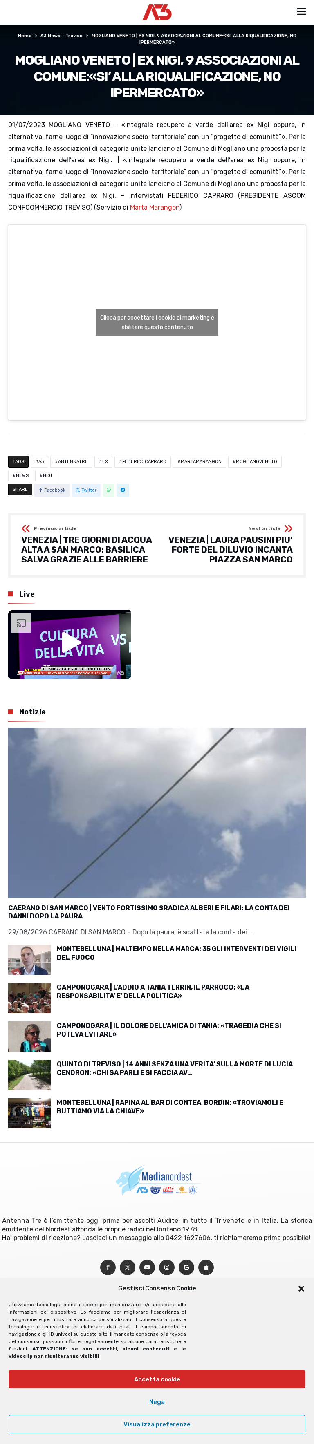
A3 (41, 461)
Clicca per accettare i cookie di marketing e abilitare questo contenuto (157, 322)
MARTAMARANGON (201, 461)
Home (24, 35)
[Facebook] (108, 1268)
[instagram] (167, 1268)
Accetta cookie (157, 1379)
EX (105, 461)
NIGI (47, 475)
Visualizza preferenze (157, 1424)
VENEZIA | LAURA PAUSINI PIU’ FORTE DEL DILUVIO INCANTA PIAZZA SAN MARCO (230, 545)
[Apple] (206, 1268)
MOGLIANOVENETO (256, 461)
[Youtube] (147, 1268)
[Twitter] (127, 1268)
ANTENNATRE (73, 461)
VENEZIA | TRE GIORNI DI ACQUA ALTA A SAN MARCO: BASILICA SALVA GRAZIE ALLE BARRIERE (86, 545)
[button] (301, 1289)
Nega (157, 1402)
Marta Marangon (154, 207)
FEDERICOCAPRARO (144, 461)
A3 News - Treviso (61, 35)
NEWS (22, 475)
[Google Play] (186, 1268)
